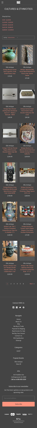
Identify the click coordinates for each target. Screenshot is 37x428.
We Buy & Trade (18, 326)
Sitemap (18, 340)
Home (18, 319)
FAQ (18, 324)
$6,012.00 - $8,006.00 (7, 27)
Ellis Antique (18, 362)
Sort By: (5, 37)
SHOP (18, 351)
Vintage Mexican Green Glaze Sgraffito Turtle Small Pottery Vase (10, 71)
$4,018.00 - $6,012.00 (7, 25)
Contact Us (18, 336)
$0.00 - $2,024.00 (6, 20)
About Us (19, 322)
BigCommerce (21, 421)
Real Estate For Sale (18, 331)
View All (18, 364)
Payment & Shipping (18, 329)
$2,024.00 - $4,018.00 (7, 22)
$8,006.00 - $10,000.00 (8, 30)
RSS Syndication (18, 338)
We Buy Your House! (18, 333)
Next (31, 284)
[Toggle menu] (2, 2)
